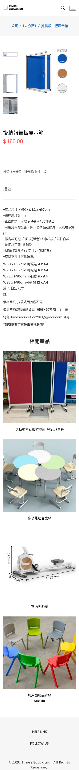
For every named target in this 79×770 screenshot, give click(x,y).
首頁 (14, 26)
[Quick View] (71, 423)
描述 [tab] (7, 189)
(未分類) (29, 26)
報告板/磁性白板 (35, 172)
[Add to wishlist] (8, 423)
